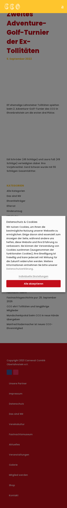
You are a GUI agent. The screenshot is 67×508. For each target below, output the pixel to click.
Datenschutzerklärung (19, 268)
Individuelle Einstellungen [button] (33, 276)
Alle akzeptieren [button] (33, 283)
